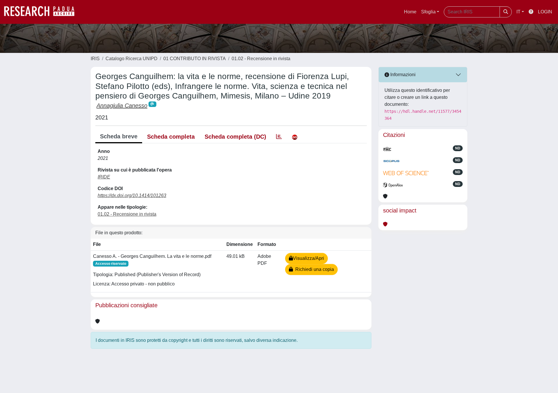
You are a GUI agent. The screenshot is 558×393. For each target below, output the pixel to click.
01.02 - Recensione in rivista (261, 58)
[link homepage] (42, 11)
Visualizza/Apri (308, 258)
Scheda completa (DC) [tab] (235, 136)
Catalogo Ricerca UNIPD (131, 58)
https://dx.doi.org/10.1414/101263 (132, 195)
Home (410, 11)
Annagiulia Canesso (121, 105)
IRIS (95, 58)
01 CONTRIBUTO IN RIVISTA (194, 58)
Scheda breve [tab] (118, 136)
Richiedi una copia (313, 269)
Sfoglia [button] (428, 11)
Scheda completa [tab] (171, 136)
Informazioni (402, 74)
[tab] (279, 137)
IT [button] (518, 11)
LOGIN (545, 11)
